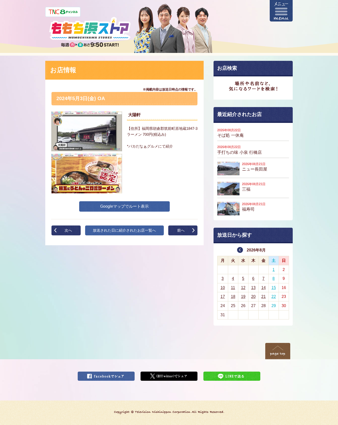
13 (253, 288)
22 (273, 296)
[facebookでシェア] (106, 375)
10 (222, 288)
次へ (68, 230)
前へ (181, 230)
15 (273, 288)
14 (263, 288)
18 (233, 296)
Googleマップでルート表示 (124, 206)
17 (222, 296)
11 (233, 288)
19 (243, 296)
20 (253, 296)
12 (243, 288)
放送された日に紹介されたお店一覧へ (124, 230)
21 (263, 296)
